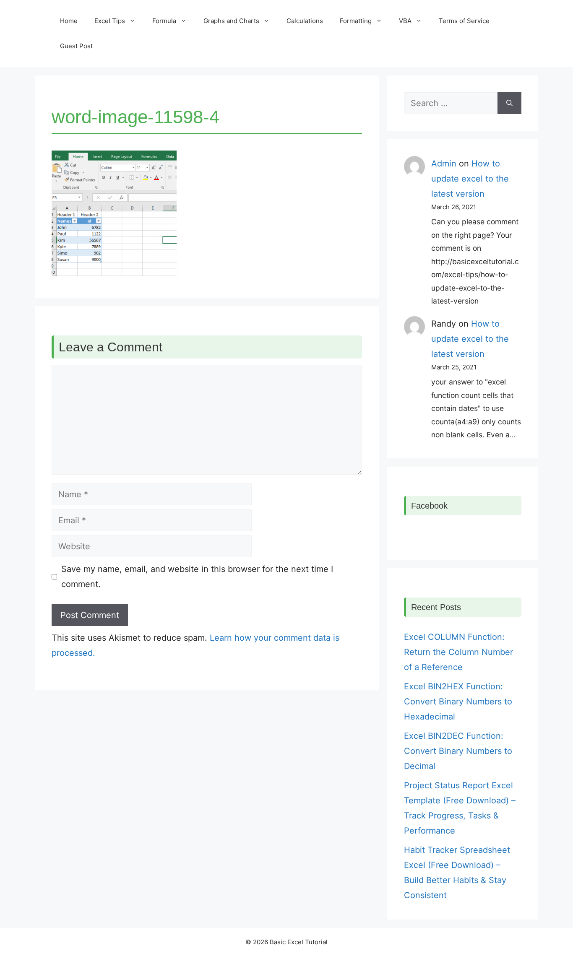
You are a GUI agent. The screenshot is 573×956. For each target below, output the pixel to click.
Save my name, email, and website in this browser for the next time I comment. (197, 576)
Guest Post (76, 46)
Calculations (304, 21)
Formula (164, 21)
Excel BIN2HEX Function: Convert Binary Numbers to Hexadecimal (458, 701)
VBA (405, 21)
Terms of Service (464, 21)
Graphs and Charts (231, 21)
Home (69, 21)
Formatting (356, 21)
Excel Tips (109, 21)
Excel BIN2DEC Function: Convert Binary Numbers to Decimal (458, 751)
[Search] (509, 103)
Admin (443, 163)
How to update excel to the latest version (470, 178)
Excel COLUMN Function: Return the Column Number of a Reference (458, 652)
